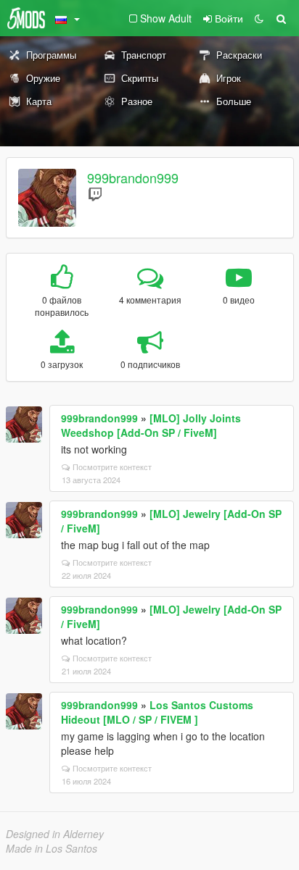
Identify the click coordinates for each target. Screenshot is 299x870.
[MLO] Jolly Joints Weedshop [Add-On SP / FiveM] (151, 425)
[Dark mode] (259, 18)
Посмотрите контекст (112, 466)
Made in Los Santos (51, 848)
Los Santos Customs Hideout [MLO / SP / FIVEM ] (157, 712)
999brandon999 (133, 177)
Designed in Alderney (55, 834)
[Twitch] (95, 193)
